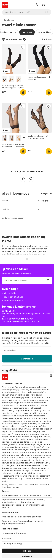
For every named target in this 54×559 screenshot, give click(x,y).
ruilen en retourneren (14, 300)
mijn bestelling (10, 293)
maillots (5, 209)
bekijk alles (46, 193)
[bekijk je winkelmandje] (43, 5)
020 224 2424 (8, 311)
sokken (5, 201)
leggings (45, 201)
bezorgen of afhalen (13, 297)
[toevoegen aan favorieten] (22, 47)
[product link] (14, 59)
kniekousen (9, 20)
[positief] (23, 179)
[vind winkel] (48, 280)
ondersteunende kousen (13, 218)
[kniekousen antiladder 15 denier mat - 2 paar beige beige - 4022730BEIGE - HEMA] (18, 138)
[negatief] (31, 179)
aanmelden (27, 359)
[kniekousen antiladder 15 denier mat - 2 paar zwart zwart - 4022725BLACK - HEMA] (4, 138)
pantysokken (44, 32)
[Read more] (27, 258)
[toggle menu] (50, 5)
